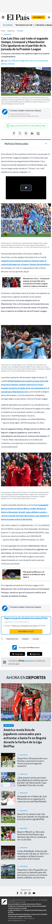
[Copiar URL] (38, 133)
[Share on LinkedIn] (32, 133)
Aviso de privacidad (38, 906)
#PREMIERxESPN (9, 419)
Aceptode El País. (25, 626)
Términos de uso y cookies (17, 908)
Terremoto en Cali (23, 25)
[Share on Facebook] (14, 133)
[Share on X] (20, 133)
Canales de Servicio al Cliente (31, 904)
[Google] (17, 654)
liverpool (25, 639)
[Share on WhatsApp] (26, 133)
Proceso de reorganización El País (20, 916)
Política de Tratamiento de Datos (25, 625)
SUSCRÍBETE (38, 17)
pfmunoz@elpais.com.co (16, 920)
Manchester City (12, 639)
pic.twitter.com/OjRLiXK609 (28, 536)
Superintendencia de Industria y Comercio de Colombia (27, 914)
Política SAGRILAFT (15, 910)
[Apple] (34, 654)
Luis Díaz (36, 639)
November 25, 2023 (35, 422)
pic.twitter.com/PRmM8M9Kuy (31, 419)
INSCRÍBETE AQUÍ (26, 631)
